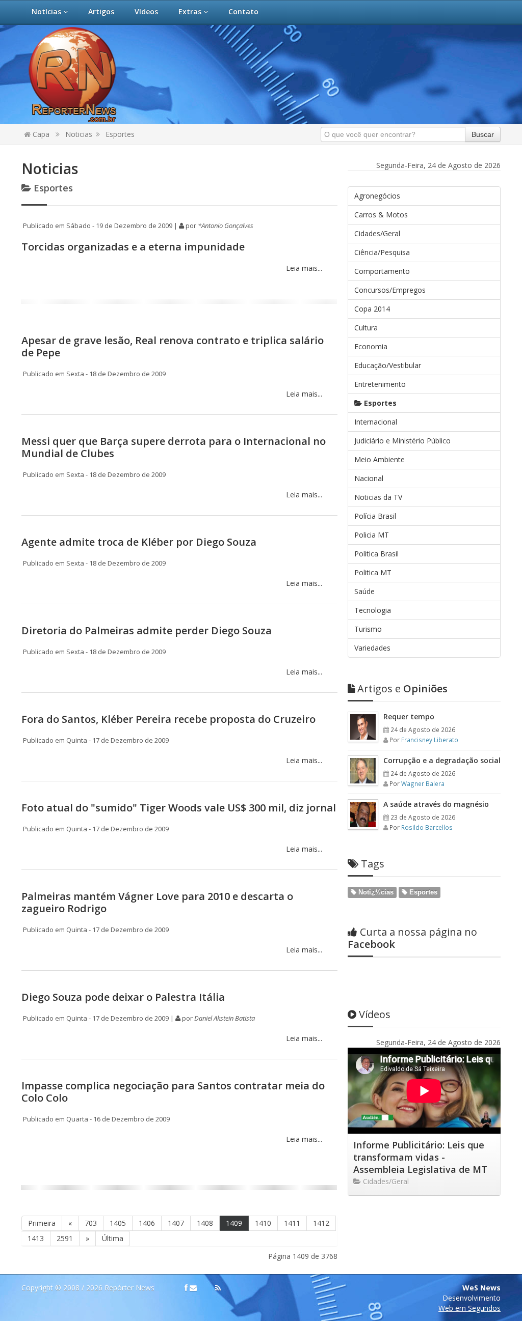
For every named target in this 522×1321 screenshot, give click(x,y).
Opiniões (402, 688)
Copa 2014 (372, 309)
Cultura (366, 327)
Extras (190, 11)
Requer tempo (408, 716)
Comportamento (382, 271)
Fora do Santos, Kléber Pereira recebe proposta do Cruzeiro (168, 719)
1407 (176, 1223)
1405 (118, 1223)
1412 (321, 1223)
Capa (40, 134)
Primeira (42, 1223)
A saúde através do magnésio (436, 804)
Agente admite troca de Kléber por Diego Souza (138, 542)
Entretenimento (380, 384)
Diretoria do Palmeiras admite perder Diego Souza (146, 630)
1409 (234, 1223)
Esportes (120, 134)
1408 (205, 1223)
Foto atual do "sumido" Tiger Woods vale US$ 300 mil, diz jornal (178, 807)
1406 (147, 1223)
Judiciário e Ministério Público (402, 440)
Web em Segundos (469, 1308)
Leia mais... (303, 268)
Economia (370, 346)
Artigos (101, 11)
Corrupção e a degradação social (442, 760)
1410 (263, 1223)
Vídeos (146, 11)
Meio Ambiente (379, 459)
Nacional (368, 478)
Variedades (372, 648)
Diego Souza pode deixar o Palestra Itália (123, 997)
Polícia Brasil (375, 516)
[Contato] (193, 1287)
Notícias (47, 11)
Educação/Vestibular (387, 365)
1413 (36, 1238)
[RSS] (218, 1287)
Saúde (364, 591)
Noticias (78, 134)
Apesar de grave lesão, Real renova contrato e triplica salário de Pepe (172, 346)
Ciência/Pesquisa (382, 252)
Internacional (375, 422)
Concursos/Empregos (390, 290)
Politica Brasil (376, 553)
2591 (65, 1238)
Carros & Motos (381, 214)
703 (91, 1223)
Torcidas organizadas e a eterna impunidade (133, 247)
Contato (243, 11)
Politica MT (373, 572)
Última (112, 1238)
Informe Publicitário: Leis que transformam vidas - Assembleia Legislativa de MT (420, 1157)
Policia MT (371, 535)
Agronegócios (377, 196)
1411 (292, 1223)
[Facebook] (186, 1287)
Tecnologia (372, 610)
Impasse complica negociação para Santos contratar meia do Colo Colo (173, 1092)
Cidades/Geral (377, 233)
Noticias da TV (378, 497)
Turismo (368, 629)
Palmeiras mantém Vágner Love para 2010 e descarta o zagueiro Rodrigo (157, 902)
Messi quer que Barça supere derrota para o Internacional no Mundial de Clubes (173, 447)
